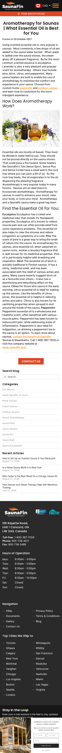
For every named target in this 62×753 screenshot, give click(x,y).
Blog (38, 621)
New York (12, 658)
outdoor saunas (48, 88)
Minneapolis (43, 643)
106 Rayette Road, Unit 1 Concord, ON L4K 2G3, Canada (15, 527)
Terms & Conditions (47, 616)
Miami (39, 679)
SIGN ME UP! (46, 745)
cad (45, 5)
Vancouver (42, 668)
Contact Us (13, 626)
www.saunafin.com (14, 347)
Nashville (41, 674)
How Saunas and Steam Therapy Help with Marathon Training (29, 486)
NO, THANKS (46, 750)
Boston (10, 684)
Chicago (11, 674)
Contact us (31, 361)
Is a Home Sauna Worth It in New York (22, 467)
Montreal (11, 663)
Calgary (10, 653)
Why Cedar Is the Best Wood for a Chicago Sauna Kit (29, 476)
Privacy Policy (44, 610)
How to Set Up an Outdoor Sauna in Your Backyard (28, 458)
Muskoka (41, 663)
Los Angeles (13, 679)
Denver (40, 658)
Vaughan (11, 668)
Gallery (10, 621)
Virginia (40, 689)
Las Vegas (42, 684)
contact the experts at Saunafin (32, 336)
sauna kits (26, 88)
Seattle (10, 689)
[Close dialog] (60, 720)
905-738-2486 (17, 544)
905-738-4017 (20, 540)
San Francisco (44, 653)
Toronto (11, 643)
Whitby (40, 648)
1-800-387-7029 (24, 537)
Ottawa (10, 648)
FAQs (9, 610)
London (10, 694)
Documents (13, 616)
